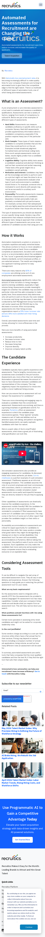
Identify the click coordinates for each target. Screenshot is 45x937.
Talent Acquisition (11, 56)
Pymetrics (14, 410)
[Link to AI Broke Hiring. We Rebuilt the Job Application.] (22, 745)
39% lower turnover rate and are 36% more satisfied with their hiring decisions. (21, 313)
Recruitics (8, 71)
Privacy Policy (12, 921)
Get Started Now (22, 839)
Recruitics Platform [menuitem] (10, 887)
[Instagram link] (3, 930)
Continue (29, 927)
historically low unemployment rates (21, 78)
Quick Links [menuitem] (7, 882)
